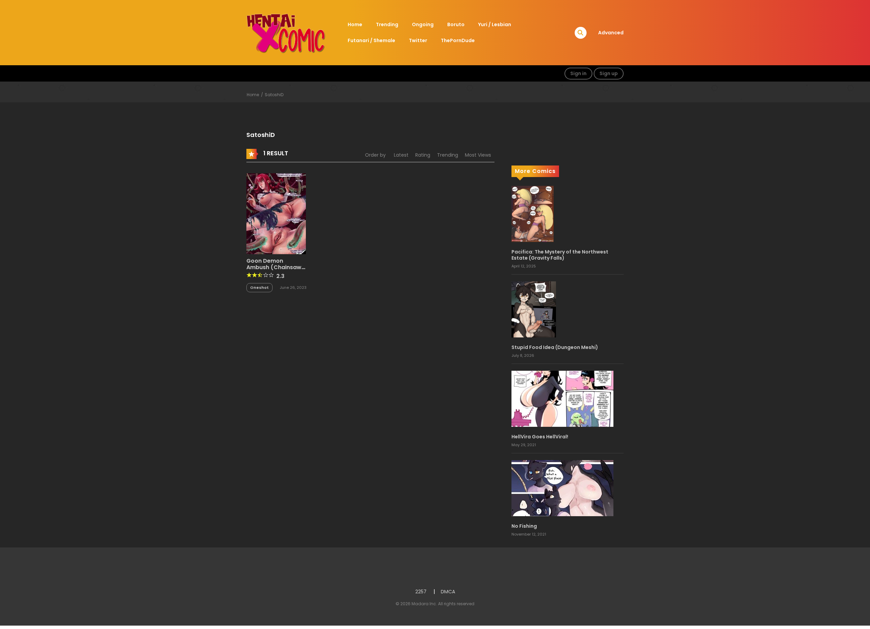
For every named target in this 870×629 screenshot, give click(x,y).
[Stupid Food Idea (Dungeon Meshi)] (533, 308)
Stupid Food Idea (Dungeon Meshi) (554, 347)
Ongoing (423, 24)
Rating (422, 155)
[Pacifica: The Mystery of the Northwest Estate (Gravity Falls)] (532, 213)
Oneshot (259, 287)
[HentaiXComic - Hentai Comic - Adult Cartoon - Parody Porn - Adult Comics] (285, 32)
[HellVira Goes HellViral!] (562, 398)
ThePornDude (458, 40)
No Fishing (524, 526)
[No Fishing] (562, 487)
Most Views (478, 155)
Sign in (578, 73)
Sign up (608, 73)
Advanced (611, 32)
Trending (387, 24)
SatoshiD (274, 95)
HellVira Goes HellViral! (539, 436)
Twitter (418, 40)
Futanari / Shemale (371, 40)
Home (355, 24)
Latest (401, 155)
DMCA (448, 591)
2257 (421, 591)
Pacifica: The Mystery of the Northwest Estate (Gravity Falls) (559, 254)
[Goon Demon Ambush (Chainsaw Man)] (276, 213)
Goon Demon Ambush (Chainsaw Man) (273, 267)
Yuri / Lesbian (494, 24)
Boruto (456, 24)
